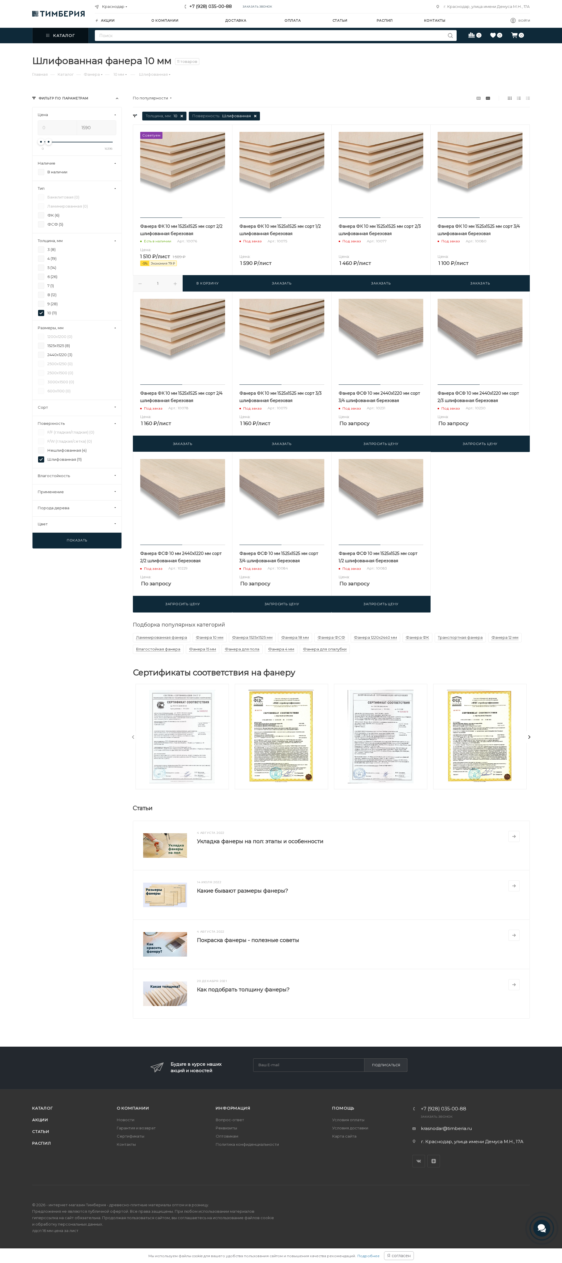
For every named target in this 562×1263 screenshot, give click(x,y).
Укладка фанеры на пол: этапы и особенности (260, 841)
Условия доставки (350, 1128)
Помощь (343, 1108)
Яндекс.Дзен (433, 1161)
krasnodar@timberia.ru (446, 1128)
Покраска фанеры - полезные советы (248, 940)
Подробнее (368, 1256)
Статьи (40, 1131)
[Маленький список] (478, 98)
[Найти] (450, 35)
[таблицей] (528, 98)
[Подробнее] (514, 836)
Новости (125, 1119)
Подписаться (386, 1065)
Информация (233, 1108)
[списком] (519, 98)
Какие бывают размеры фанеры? (242, 891)
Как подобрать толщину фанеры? (243, 989)
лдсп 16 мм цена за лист (55, 1230)
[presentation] (133, 737)
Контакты (126, 1144)
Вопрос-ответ (230, 1119)
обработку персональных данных (68, 1224)
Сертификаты (130, 1136)
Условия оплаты (348, 1119)
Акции (40, 1119)
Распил (41, 1143)
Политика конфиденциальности (247, 1144)
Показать (77, 540)
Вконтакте (418, 1161)
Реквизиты (226, 1128)
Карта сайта (344, 1136)
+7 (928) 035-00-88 (210, 6)
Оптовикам (227, 1136)
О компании (133, 1108)
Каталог (42, 1108)
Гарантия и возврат (136, 1128)
